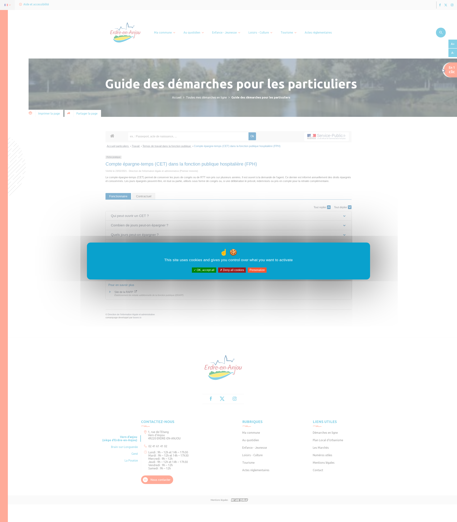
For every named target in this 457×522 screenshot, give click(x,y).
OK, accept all (205, 270)
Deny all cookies (233, 270)
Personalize (257, 270)
